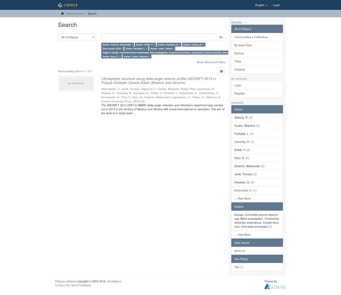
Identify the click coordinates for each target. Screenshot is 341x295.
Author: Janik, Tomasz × (162, 48)
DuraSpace (114, 281)
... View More (242, 198)
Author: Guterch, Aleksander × (118, 44)
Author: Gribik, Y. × (145, 44)
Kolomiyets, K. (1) (245, 190)
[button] (261, 5)
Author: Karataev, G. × (169, 44)
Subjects (239, 69)
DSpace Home (74, 13)
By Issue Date (243, 45)
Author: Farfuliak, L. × (136, 48)
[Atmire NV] (275, 285)
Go (221, 37)
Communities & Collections (251, 37)
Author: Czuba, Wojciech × (137, 56)
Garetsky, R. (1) (244, 142)
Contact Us (62, 285)
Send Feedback (81, 285)
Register (239, 93)
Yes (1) (238, 267)
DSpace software (65, 281)
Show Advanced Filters (211, 62)
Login (237, 85)
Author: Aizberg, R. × (193, 44)
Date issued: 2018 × (112, 48)
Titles (237, 61)
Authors (239, 53)
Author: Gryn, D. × (112, 56)
